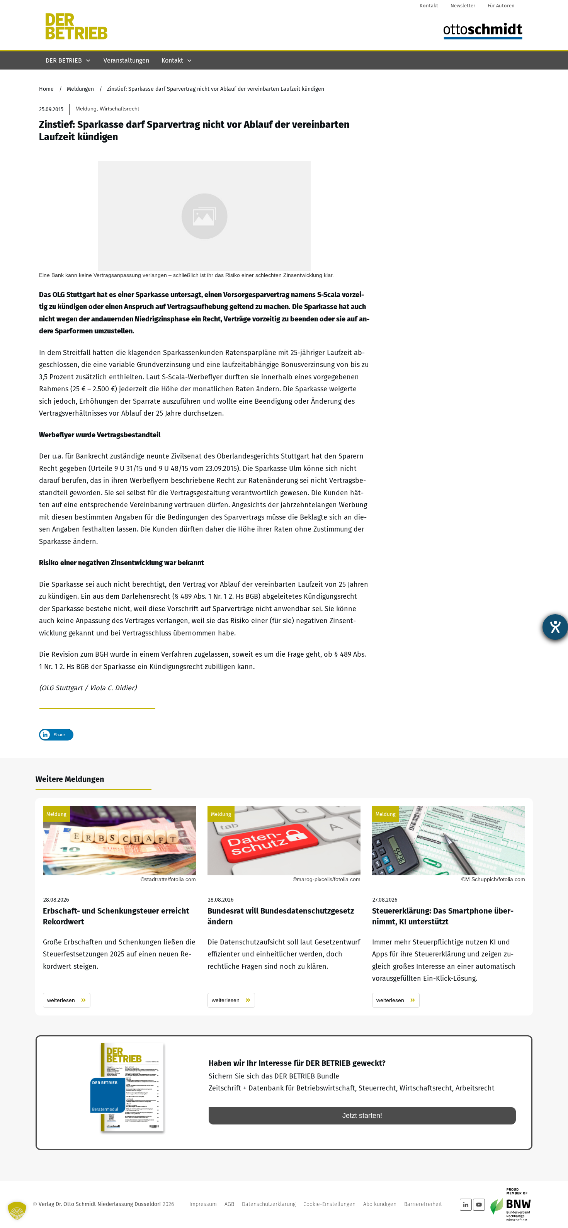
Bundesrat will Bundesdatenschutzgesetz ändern (284, 907)
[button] (17, 1211)
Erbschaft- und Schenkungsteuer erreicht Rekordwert (119, 907)
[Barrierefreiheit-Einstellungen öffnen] (555, 627)
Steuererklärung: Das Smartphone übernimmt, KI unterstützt (448, 907)
